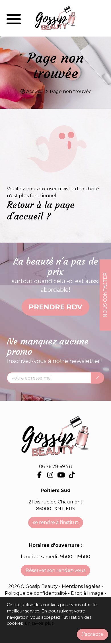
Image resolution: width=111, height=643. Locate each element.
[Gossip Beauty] (55, 18)
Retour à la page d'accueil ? (40, 210)
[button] (13, 18)
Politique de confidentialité (36, 593)
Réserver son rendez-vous (55, 570)
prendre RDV (55, 307)
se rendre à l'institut (55, 522)
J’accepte (92, 634)
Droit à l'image (87, 593)
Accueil (34, 91)
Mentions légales (81, 586)
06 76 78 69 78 (55, 466)
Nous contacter (105, 295)
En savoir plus (39, 623)
